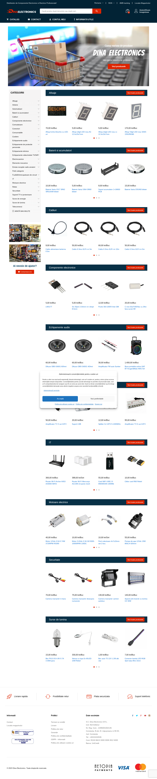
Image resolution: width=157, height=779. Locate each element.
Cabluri (15, 117)
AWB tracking (125, 3)
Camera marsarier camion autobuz (108, 600)
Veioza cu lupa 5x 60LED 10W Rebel (81, 660)
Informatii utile (85, 19)
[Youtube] (145, 715)
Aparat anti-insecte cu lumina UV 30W (136, 600)
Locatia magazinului (14, 725)
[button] (51, 123)
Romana (97, 3)
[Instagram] (149, 715)
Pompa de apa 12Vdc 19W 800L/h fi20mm (135, 542)
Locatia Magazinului (142, 3)
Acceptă (60, 399)
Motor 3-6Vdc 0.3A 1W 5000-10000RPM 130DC (83, 542)
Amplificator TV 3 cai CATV (56, 424)
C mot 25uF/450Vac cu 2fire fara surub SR (135, 308)
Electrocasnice (18, 159)
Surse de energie (19, 199)
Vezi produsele (119, 66)
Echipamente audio (19, 141)
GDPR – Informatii (58, 739)
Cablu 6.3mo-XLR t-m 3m (82, 249)
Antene (15, 105)
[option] (78, 56)
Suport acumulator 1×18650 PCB (109, 190)
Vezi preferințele (97, 399)
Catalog (14, 19)
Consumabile (17, 133)
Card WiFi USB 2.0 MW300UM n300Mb (106, 482)
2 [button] (78, 83)
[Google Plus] (141, 715)
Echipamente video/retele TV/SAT (25, 155)
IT (13, 179)
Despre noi (98, 404)
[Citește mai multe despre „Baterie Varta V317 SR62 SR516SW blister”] (51, 180)
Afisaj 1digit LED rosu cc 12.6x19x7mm (107, 133)
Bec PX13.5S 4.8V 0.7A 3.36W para (55, 660)
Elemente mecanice (20, 163)
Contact (36, 19)
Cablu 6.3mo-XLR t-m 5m (135, 249)
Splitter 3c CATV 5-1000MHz (109, 424)
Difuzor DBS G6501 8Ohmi (56, 366)
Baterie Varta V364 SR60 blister (81, 190)
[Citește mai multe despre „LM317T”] (51, 298)
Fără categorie (18, 171)
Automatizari (17, 109)
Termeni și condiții (58, 722)
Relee (14, 187)
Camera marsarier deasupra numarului (83, 600)
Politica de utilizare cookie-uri (64, 404)
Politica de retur (57, 729)
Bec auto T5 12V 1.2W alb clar (108, 660)
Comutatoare (17, 125)
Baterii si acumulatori (20, 113)
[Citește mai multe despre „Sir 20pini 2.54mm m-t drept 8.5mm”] (78, 298)
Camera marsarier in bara (56, 599)
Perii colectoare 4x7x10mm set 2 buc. (108, 542)
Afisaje (15, 101)
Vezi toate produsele (135, 93)
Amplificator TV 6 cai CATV (135, 424)
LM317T (49, 307)
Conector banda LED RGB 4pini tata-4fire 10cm (135, 660)
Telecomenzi (17, 207)
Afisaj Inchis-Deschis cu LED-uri (57, 133)
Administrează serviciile (51, 390)
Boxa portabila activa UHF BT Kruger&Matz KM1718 (135, 367)
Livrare (53, 725)
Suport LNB (76, 424)
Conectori (16, 129)
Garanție (54, 732)
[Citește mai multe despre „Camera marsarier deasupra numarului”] (78, 590)
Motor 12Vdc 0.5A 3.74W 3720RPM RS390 (55, 542)
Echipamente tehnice (20, 151)
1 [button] (74, 83)
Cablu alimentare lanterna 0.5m (56, 250)
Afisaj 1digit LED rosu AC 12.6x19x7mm (81, 133)
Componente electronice (21, 121)
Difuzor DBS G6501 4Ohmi (82, 366)
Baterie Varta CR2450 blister (136, 189)
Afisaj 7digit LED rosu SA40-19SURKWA (136, 133)
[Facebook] (133, 715)
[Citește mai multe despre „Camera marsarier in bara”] (51, 590)
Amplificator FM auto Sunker (109, 366)
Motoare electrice (19, 183)
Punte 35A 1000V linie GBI (108, 307)
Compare (62, 123)
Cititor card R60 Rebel (133, 481)
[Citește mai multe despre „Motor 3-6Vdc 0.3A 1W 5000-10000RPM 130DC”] (78, 532)
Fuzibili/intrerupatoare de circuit (24, 175)
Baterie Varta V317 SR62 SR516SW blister (55, 190)
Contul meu (59, 19)
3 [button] (82, 83)
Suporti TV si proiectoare (22, 195)
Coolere (15, 137)
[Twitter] (137, 715)
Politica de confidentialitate (85, 404)
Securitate (16, 191)
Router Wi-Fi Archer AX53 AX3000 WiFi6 (55, 482)
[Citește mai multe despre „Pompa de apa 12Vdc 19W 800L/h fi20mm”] (130, 532)
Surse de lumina (18, 203)
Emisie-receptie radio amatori (23, 167)
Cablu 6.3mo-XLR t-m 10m (108, 249)
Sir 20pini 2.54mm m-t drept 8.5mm (83, 308)
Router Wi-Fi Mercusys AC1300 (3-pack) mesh (81, 482)
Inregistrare (144, 12)
